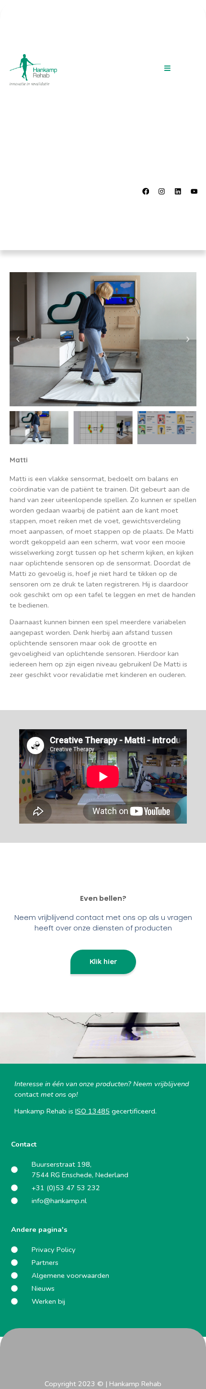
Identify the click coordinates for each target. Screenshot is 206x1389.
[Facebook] (145, 191)
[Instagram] (162, 191)
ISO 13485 (92, 1111)
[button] (167, 68)
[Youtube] (194, 191)
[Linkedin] (178, 191)
